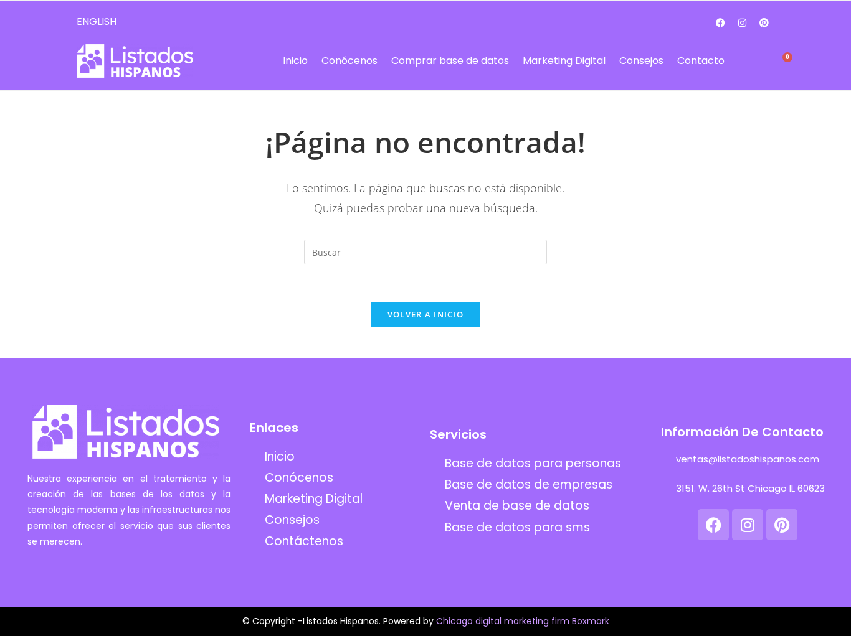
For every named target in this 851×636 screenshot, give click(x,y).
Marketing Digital (564, 61)
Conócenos (349, 61)
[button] (753, 61)
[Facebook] (720, 22)
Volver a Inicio (425, 314)
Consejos (641, 61)
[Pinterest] (764, 22)
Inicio (295, 61)
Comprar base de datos (450, 61)
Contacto (701, 61)
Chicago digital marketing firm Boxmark (522, 621)
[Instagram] (742, 22)
